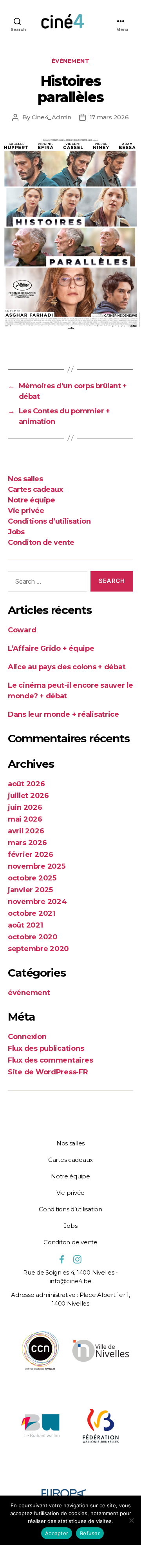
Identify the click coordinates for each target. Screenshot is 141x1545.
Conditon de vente (41, 542)
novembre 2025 (36, 866)
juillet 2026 (28, 795)
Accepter (56, 1533)
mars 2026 (27, 842)
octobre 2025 (32, 878)
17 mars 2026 (109, 117)
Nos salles (25, 479)
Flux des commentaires (50, 1060)
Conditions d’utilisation (49, 521)
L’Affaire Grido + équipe (51, 648)
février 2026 (30, 854)
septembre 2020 (38, 948)
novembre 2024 (37, 901)
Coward (22, 630)
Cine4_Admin (51, 117)
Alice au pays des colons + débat (66, 667)
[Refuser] (131, 1520)
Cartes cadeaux (35, 489)
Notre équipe (31, 500)
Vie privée (26, 510)
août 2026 (26, 784)
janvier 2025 (30, 890)
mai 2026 (25, 819)
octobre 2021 (31, 913)
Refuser (90, 1533)
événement (71, 61)
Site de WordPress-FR (48, 1072)
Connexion (27, 1036)
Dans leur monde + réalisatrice (63, 714)
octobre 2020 (33, 937)
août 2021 (25, 925)
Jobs (16, 532)
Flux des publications (46, 1048)
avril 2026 (26, 831)
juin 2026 (25, 807)
